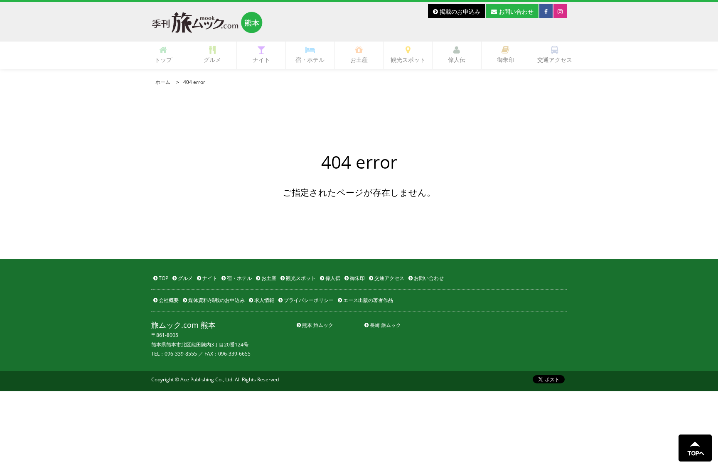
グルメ (212, 60)
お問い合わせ (515, 11)
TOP (162, 278)
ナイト (261, 60)
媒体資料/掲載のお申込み (216, 300)
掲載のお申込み (459, 11)
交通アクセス (554, 60)
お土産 (359, 60)
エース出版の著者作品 (367, 300)
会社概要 (168, 300)
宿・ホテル (310, 60)
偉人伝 (456, 60)
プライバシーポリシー (308, 300)
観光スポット (408, 60)
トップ (163, 60)
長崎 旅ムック (385, 325)
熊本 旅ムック (317, 325)
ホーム (162, 82)
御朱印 (505, 60)
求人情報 (263, 300)
